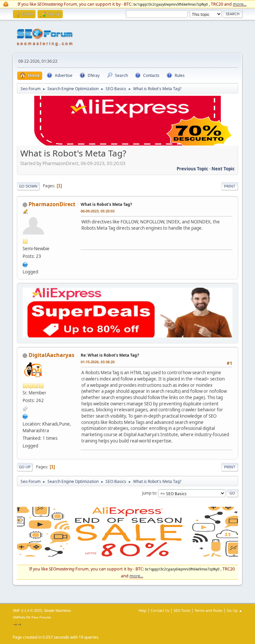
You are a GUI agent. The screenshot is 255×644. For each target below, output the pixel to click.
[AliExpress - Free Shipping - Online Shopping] (127, 144)
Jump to (149, 493)
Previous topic (192, 169)
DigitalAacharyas (51, 355)
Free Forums (41, 617)
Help (142, 610)
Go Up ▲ (234, 610)
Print (229, 186)
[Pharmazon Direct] (25, 264)
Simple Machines (57, 611)
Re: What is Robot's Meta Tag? (110, 355)
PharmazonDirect (52, 204)
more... (239, 4)
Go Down (28, 186)
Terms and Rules (208, 610)
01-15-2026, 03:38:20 (98, 361)
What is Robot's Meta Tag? (106, 204)
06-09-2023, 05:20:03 (98, 210)
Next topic (223, 169)
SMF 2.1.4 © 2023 (27, 611)
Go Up (25, 466)
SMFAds (19, 617)
